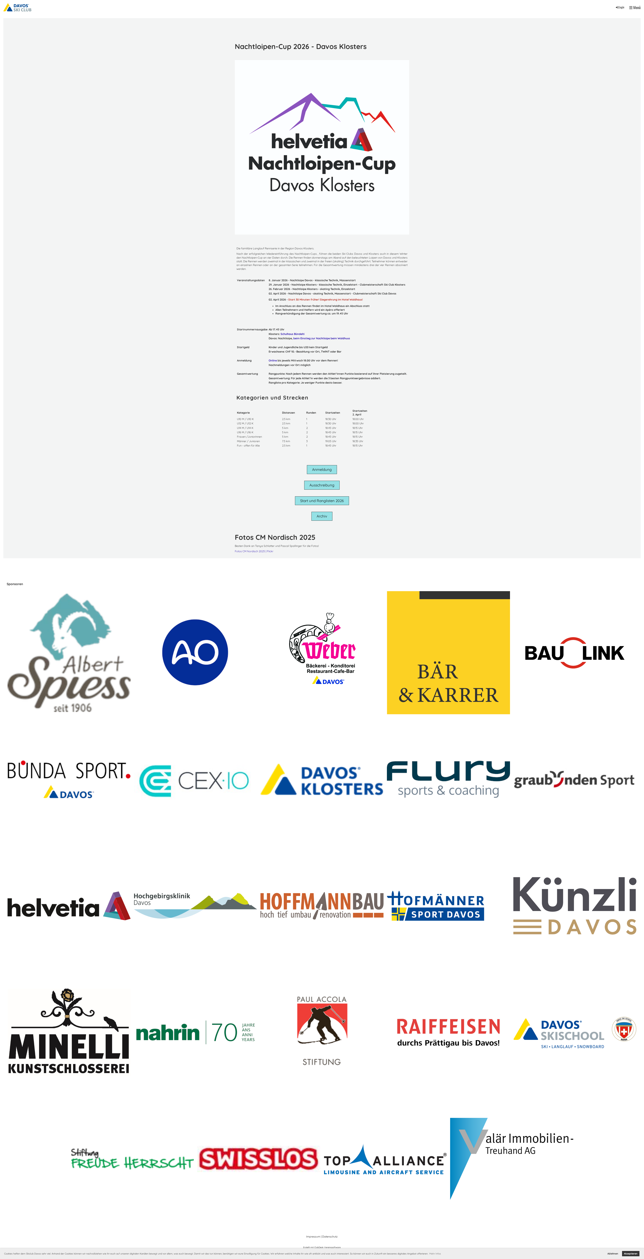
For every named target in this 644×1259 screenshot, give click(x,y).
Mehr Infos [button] (435, 1253)
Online (273, 360)
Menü (636, 7)
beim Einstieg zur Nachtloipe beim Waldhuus (321, 338)
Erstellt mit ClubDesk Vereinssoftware (322, 1247)
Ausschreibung (321, 485)
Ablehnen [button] (612, 1253)
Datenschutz (330, 1236)
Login (621, 7)
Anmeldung (322, 469)
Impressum (313, 1236)
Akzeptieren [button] (630, 1253)
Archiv (322, 516)
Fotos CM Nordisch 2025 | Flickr (254, 551)
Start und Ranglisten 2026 (322, 500)
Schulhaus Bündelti (293, 334)
